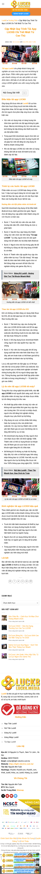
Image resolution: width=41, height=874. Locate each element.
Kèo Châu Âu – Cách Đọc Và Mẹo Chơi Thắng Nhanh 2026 (24, 617)
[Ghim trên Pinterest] (27, 581)
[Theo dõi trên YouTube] (11, 796)
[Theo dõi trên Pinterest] (7, 796)
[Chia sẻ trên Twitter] (18, 581)
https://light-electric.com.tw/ (21, 764)
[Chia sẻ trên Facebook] (14, 581)
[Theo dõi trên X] (3, 796)
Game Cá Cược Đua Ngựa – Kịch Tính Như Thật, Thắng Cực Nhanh (23, 646)
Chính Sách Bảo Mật (8, 838)
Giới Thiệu (25, 841)
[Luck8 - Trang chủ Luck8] (20, 4)
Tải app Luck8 (7, 68)
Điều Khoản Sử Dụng (26, 838)
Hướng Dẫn (12, 20)
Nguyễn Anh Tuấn (29, 42)
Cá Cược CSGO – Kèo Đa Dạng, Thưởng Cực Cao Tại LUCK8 (21, 627)
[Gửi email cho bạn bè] (22, 581)
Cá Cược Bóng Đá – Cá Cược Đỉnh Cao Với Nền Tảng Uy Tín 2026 (24, 636)
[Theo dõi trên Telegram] (15, 796)
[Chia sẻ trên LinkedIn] (31, 581)
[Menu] (3, 4)
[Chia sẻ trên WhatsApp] (10, 581)
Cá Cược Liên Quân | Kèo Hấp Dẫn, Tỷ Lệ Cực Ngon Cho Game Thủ (23, 655)
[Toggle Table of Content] (23, 93)
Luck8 (4, 20)
